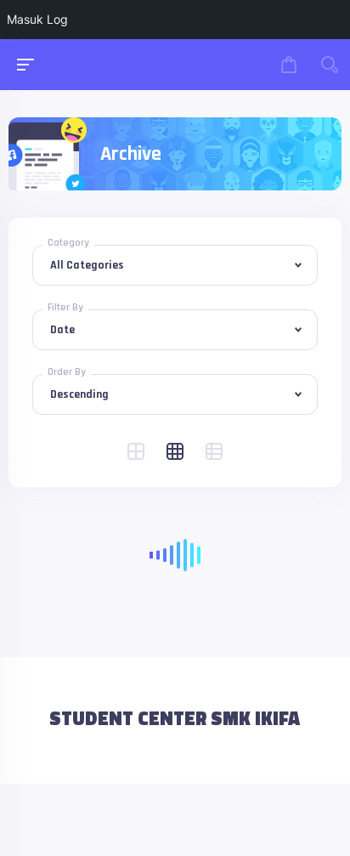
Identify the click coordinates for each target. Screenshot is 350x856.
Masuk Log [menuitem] (37, 19)
